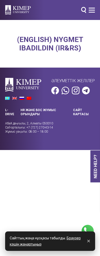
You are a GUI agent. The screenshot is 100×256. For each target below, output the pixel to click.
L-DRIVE (9, 112)
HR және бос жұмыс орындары (38, 112)
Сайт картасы (81, 112)
